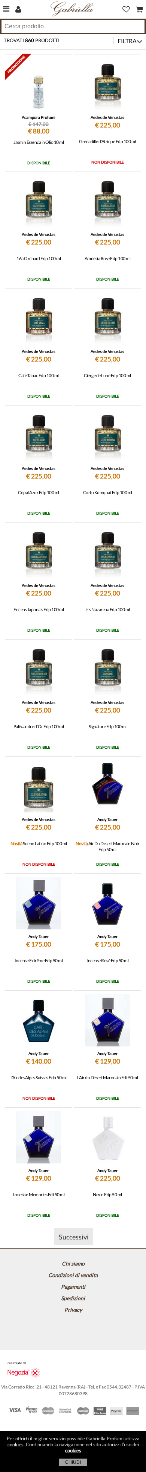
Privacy (73, 1310)
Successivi (74, 1237)
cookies (15, 1444)
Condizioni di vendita (73, 1275)
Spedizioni (73, 1298)
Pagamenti (73, 1286)
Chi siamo (73, 1263)
